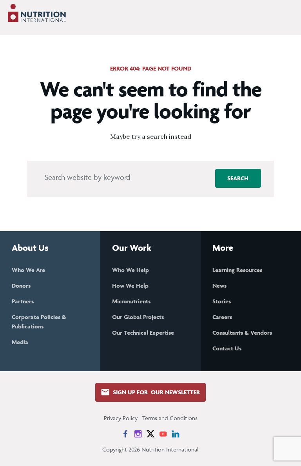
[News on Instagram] (138, 434)
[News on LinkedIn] (175, 434)
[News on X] (150, 434)
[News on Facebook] (125, 434)
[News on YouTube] (163, 434)
